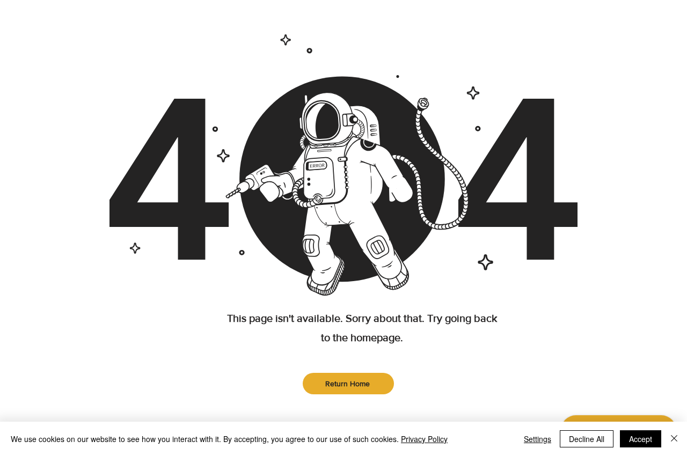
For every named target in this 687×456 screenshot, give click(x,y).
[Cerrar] (674, 438)
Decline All (586, 438)
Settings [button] (537, 438)
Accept (640, 438)
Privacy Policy (424, 438)
